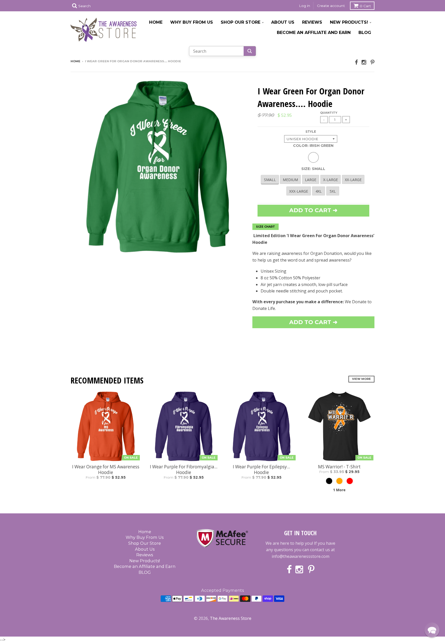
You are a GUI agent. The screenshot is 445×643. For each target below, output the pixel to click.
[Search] (250, 51)
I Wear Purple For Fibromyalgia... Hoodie (183, 469)
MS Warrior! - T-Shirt (339, 467)
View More (361, 379)
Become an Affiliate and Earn (314, 32)
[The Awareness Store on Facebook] (356, 62)
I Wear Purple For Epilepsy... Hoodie (261, 469)
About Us (282, 22)
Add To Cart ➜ (313, 322)
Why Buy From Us (191, 22)
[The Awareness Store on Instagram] (364, 62)
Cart (365, 6)
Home (155, 22)
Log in (304, 6)
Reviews (312, 22)
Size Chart (265, 226)
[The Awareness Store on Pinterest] (372, 62)
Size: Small (313, 168)
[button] (431, 629)
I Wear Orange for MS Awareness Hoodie (105, 469)
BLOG (364, 32)
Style (310, 131)
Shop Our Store (240, 22)
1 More (339, 489)
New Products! (349, 22)
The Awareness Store (230, 618)
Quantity (328, 112)
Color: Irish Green (313, 145)
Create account (331, 6)
